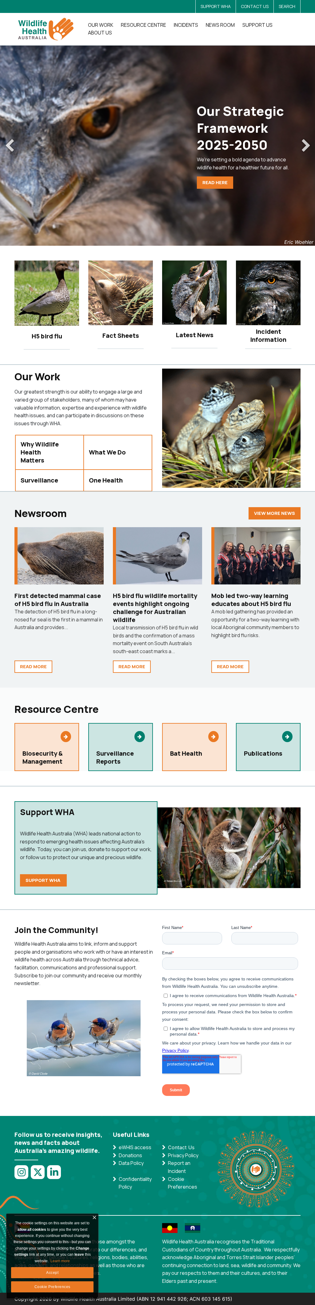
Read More (33, 666)
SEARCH (287, 6)
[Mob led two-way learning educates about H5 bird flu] (257, 555)
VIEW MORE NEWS (274, 513)
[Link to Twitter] (39, 1175)
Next (305, 146)
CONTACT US (255, 6)
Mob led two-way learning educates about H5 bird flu (251, 600)
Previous (9, 146)
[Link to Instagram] (22, 1175)
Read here (215, 182)
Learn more (60, 1261)
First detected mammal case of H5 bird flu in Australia (57, 600)
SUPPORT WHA (216, 6)
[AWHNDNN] (47, 29)
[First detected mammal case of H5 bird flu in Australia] (61, 555)
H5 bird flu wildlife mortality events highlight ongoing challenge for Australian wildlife (155, 608)
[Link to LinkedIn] (55, 1175)
